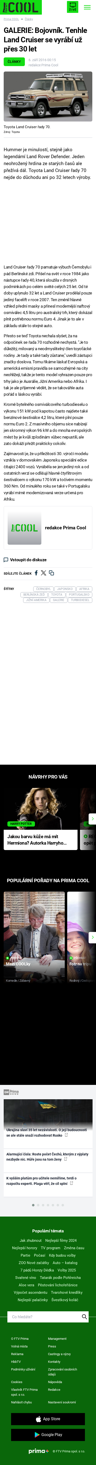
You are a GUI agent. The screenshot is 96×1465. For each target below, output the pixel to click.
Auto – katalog (65, 1263)
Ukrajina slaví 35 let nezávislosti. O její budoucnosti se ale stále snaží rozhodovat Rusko (46, 1132)
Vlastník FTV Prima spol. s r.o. (24, 1392)
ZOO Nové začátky (34, 1263)
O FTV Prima (20, 1339)
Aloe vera (26, 1285)
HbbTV (16, 1362)
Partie (25, 1255)
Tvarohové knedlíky (66, 1292)
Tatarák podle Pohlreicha (60, 1277)
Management (57, 1339)
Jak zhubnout (31, 1240)
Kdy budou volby (62, 1255)
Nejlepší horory (24, 1248)
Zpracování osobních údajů (62, 1371)
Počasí (39, 1255)
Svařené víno (25, 1277)
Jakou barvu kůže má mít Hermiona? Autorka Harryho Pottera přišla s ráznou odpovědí (35, 840)
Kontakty (54, 1362)
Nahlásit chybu (21, 1402)
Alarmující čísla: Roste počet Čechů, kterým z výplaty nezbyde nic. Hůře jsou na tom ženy (47, 1156)
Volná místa (19, 1346)
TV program (50, 1248)
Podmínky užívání (23, 1369)
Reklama (17, 1354)
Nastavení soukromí (62, 1402)
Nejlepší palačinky (33, 1300)
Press (52, 1346)
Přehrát (16, 958)
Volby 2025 (67, 1270)
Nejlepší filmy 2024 (61, 1240)
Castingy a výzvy (59, 1354)
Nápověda (55, 1382)
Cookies (16, 1382)
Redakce (54, 1390)
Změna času (74, 1248)
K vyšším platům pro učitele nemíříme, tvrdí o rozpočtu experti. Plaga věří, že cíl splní (41, 1180)
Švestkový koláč (64, 1300)
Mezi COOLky (18, 963)
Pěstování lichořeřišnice (58, 1285)
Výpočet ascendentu (30, 1292)
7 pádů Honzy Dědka (37, 1270)
